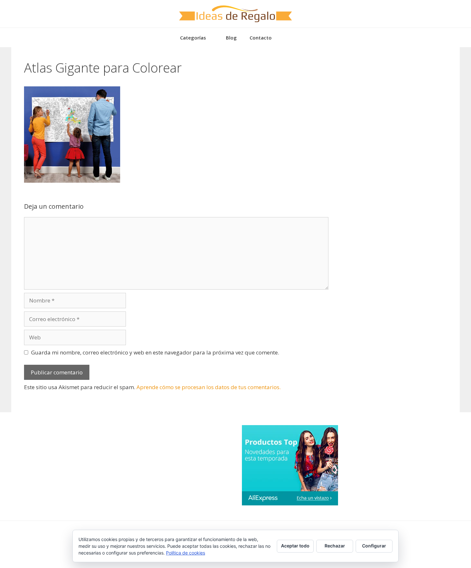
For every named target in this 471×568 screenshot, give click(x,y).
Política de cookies (185, 552)
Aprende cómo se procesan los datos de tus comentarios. (208, 387)
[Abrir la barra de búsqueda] (287, 37)
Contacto (261, 37)
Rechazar (335, 545)
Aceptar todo (295, 545)
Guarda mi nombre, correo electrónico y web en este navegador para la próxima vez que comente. (155, 352)
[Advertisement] (389, 100)
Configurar (374, 545)
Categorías (193, 37)
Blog (231, 37)
